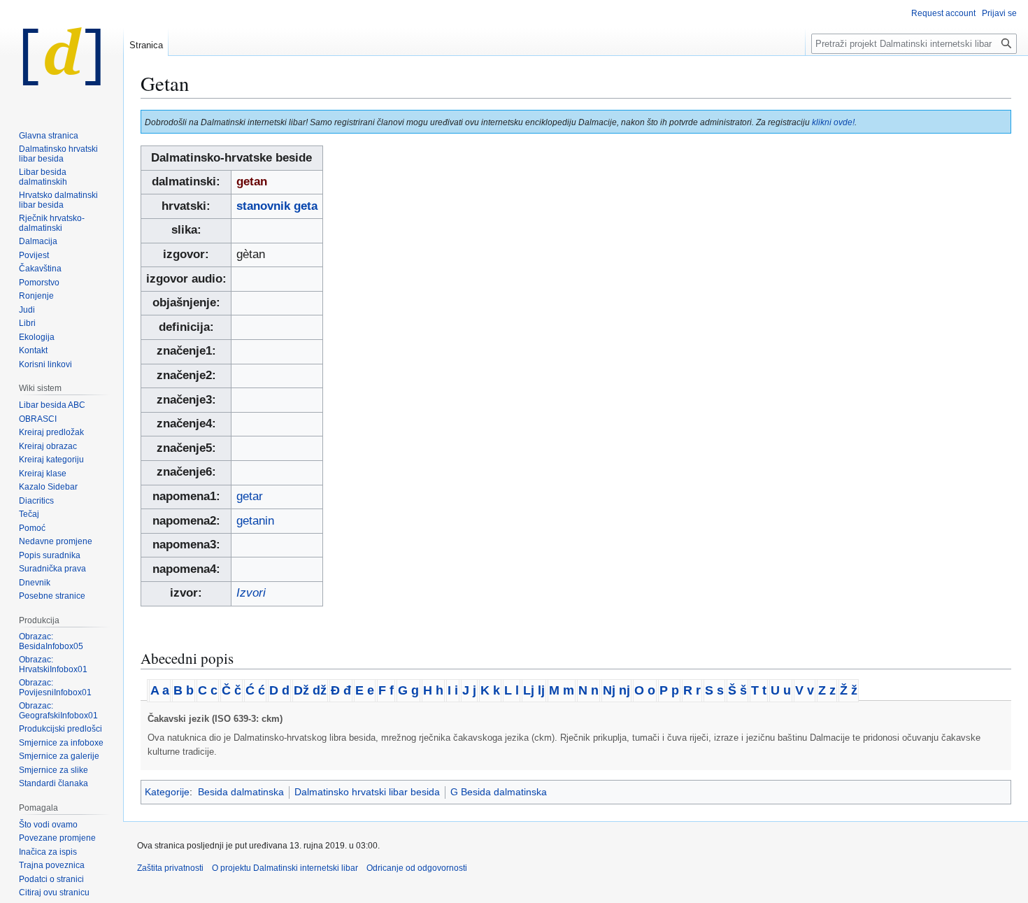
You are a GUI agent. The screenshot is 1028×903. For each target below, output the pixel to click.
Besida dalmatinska (241, 791)
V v (804, 690)
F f (386, 690)
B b (183, 690)
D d (279, 690)
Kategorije (167, 791)
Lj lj (534, 690)
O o (644, 690)
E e (364, 690)
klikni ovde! (833, 122)
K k (490, 690)
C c (207, 690)
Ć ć (255, 690)
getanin (255, 520)
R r (692, 690)
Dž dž (310, 690)
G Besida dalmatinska (498, 791)
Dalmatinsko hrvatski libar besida (367, 791)
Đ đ (341, 690)
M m (561, 690)
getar (249, 496)
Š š (737, 690)
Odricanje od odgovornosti (416, 868)
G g (408, 690)
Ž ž (848, 690)
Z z (827, 690)
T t (758, 690)
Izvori (251, 592)
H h (433, 690)
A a (159, 690)
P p (669, 690)
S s (714, 690)
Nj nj (616, 690)
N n (588, 690)
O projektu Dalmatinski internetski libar (285, 868)
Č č (231, 690)
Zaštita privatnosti (170, 868)
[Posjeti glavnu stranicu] (61, 56)
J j (469, 690)
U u (781, 690)
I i (453, 690)
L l (511, 690)
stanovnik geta (276, 206)
